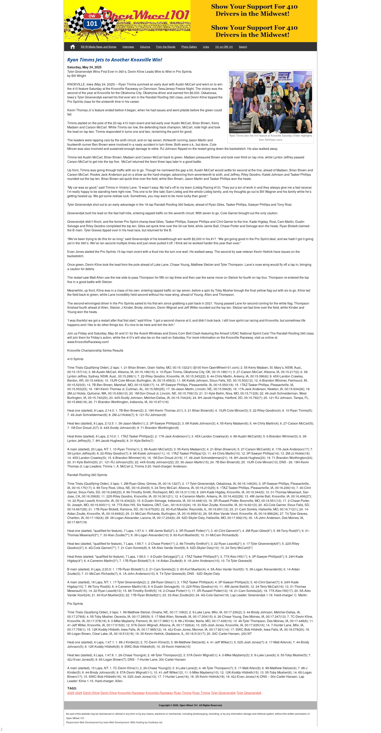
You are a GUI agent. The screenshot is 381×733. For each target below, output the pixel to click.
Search (243, 46)
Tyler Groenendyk (223, 692)
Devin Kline (91, 692)
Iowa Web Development (116, 722)
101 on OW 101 (224, 46)
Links (206, 46)
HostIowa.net (155, 722)
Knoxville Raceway (131, 692)
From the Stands (165, 46)
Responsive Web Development (83, 722)
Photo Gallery (189, 46)
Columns (145, 46)
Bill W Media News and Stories (98, 46)
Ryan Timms (182, 692)
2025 (70, 692)
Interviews (128, 46)
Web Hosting (137, 722)
